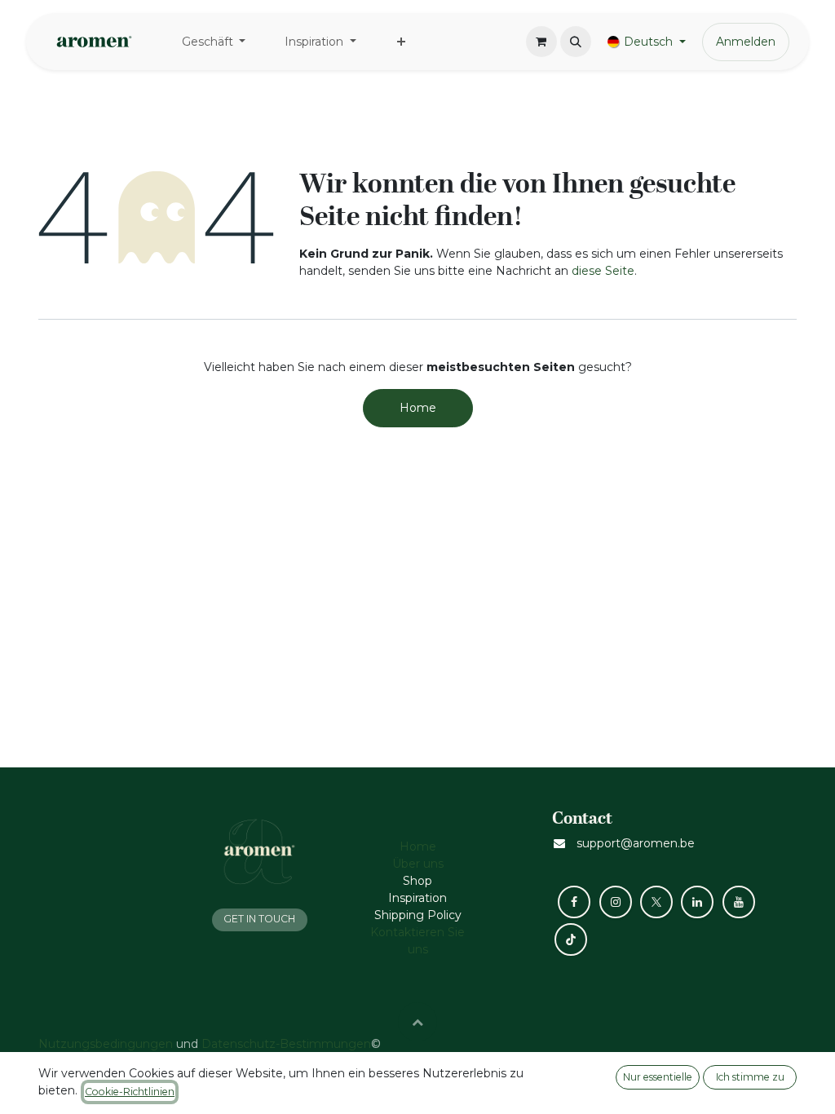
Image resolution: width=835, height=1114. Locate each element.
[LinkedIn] (697, 902)
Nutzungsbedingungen (105, 1044)
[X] (656, 902)
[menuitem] (214, 42)
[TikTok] (570, 939)
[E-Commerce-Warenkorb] (541, 41)
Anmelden (745, 41)
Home (418, 407)
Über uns (418, 863)
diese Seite (603, 270)
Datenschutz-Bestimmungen (286, 1044)
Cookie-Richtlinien (130, 1091)
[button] (575, 41)
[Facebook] (574, 902)
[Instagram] (615, 902)
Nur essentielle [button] (657, 1077)
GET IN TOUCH (259, 919)
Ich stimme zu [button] (750, 1077)
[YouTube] (738, 902)
